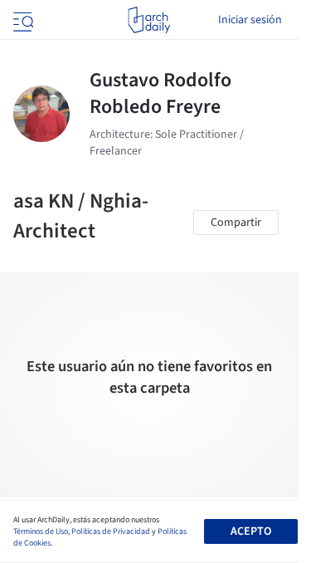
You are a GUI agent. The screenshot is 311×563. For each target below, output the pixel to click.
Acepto (251, 531)
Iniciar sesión (250, 20)
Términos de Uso (40, 531)
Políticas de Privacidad (110, 531)
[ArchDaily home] (149, 20)
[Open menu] (21, 20)
